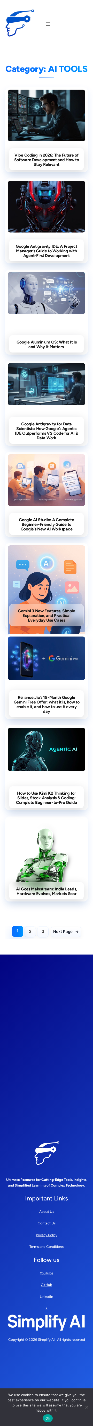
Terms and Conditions (46, 1246)
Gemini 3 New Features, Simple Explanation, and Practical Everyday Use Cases (46, 616)
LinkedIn (46, 1296)
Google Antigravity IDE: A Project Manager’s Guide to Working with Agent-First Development (46, 251)
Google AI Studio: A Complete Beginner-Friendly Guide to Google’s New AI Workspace (46, 524)
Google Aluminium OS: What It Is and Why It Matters (47, 344)
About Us (46, 1211)
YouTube (46, 1273)
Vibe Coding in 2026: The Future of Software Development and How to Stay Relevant (46, 160)
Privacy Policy (46, 1235)
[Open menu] (48, 24)
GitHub (46, 1285)
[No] (86, 1407)
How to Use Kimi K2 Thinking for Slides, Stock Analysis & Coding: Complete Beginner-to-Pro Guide (46, 798)
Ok (47, 1418)
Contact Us (47, 1223)
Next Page (66, 931)
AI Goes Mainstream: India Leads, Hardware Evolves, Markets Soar (46, 891)
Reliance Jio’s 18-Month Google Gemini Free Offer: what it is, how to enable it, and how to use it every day (47, 704)
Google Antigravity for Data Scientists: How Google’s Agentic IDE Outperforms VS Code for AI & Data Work (46, 431)
